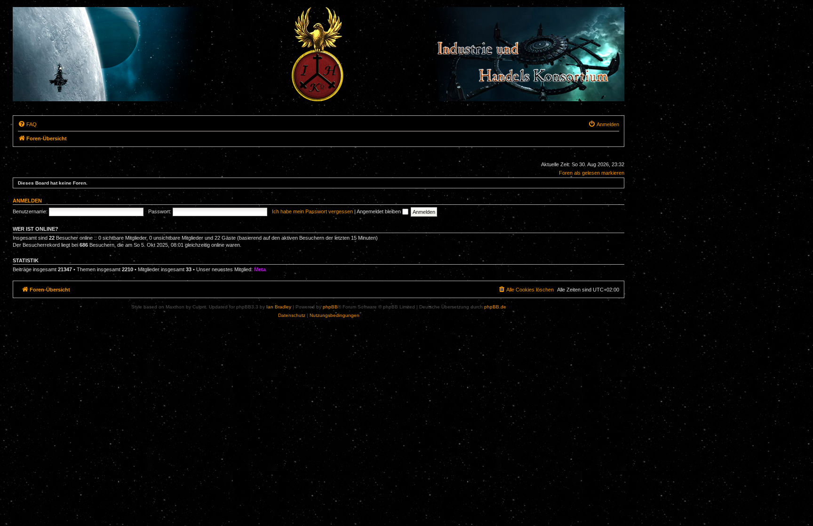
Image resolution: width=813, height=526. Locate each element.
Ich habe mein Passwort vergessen (312, 211)
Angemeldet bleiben (379, 211)
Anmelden (27, 200)
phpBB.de (495, 306)
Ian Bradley (278, 306)
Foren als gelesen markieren (591, 173)
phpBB (330, 306)
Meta (260, 269)
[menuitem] (27, 124)
